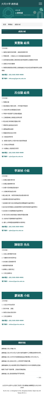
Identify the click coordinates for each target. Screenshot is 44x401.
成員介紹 (17, 24)
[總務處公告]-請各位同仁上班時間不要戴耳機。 (17, 361)
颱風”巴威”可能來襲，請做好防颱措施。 (14, 369)
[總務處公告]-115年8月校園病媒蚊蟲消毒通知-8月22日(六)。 (21, 357)
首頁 (4, 24)
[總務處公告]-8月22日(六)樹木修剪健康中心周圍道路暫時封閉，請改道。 (22, 353)
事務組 (10, 24)
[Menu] (40, 4)
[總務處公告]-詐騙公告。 (9, 348)
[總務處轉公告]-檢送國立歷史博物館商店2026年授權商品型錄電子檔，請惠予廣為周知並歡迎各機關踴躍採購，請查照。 (22, 365)
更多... (40, 377)
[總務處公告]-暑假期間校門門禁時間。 (14, 373)
